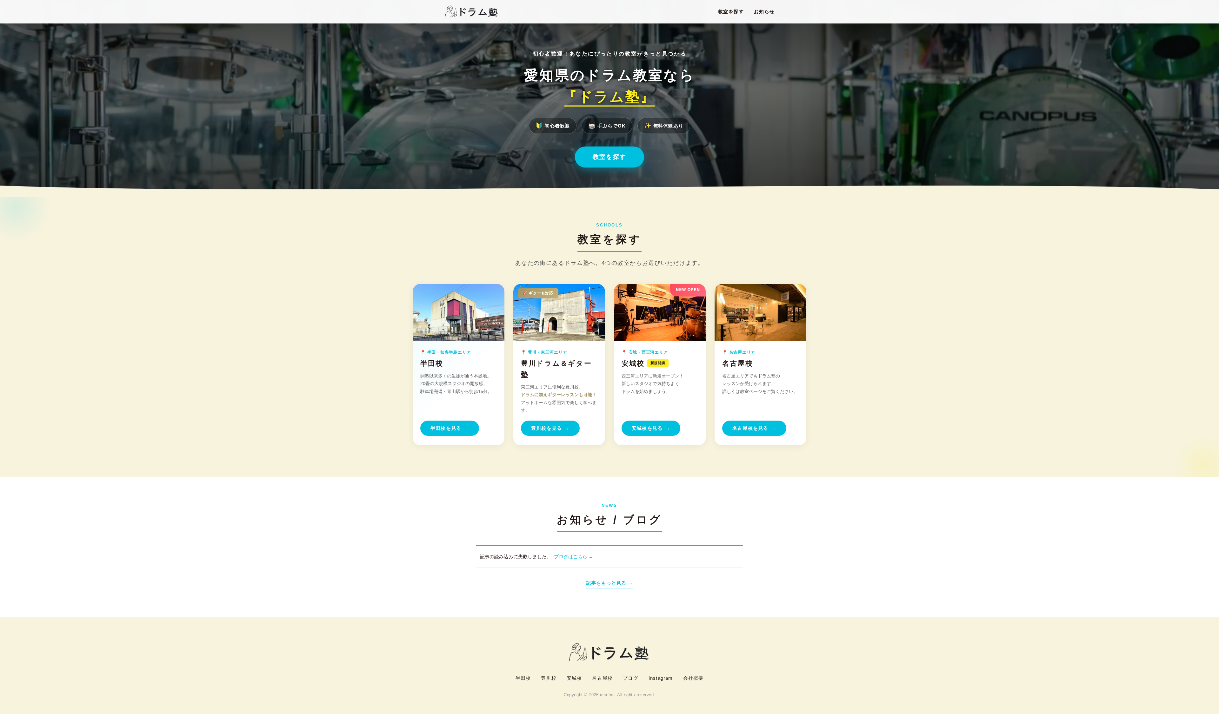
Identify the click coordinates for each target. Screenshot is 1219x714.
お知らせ (764, 11)
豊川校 (548, 678)
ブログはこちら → (573, 556)
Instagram (661, 678)
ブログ (630, 678)
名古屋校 (602, 678)
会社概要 (693, 678)
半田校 (523, 678)
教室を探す (731, 11)
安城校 (574, 678)
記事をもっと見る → (609, 583)
